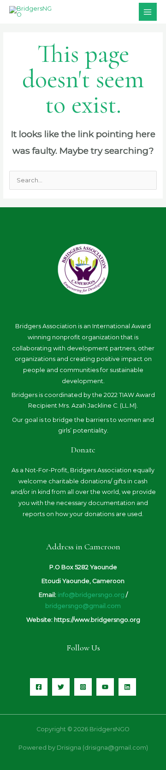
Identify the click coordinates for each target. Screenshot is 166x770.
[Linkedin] (127, 687)
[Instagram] (83, 687)
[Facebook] (38, 687)
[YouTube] (105, 687)
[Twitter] (61, 687)
